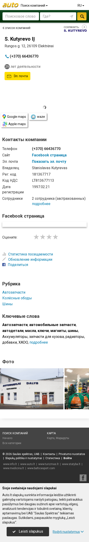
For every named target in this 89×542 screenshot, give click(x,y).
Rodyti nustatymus (66, 532)
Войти (67, 458)
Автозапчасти (13, 292)
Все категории (12, 443)
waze (41, 116)
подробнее (41, 204)
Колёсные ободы (17, 298)
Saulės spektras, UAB (26, 454)
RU (80, 5)
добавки (9, 342)
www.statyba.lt (71, 464)
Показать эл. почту (49, 161)
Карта (51, 433)
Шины (7, 304)
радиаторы (74, 336)
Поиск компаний (33, 5)
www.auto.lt (27, 464)
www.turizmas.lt (48, 464)
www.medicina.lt (13, 468)
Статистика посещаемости (30, 254)
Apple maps (17, 124)
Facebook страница (49, 155)
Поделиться (18, 265)
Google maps (16, 116)
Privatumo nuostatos (72, 454)
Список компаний (17, 28)
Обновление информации (30, 259)
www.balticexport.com (41, 468)
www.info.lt (10, 464)
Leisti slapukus (30, 531)
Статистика (52, 458)
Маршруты (62, 438)
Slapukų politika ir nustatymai (23, 458)
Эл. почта (20, 76)
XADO (23, 342)
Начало (7, 438)
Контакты (49, 454)
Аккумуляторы (15, 336)
